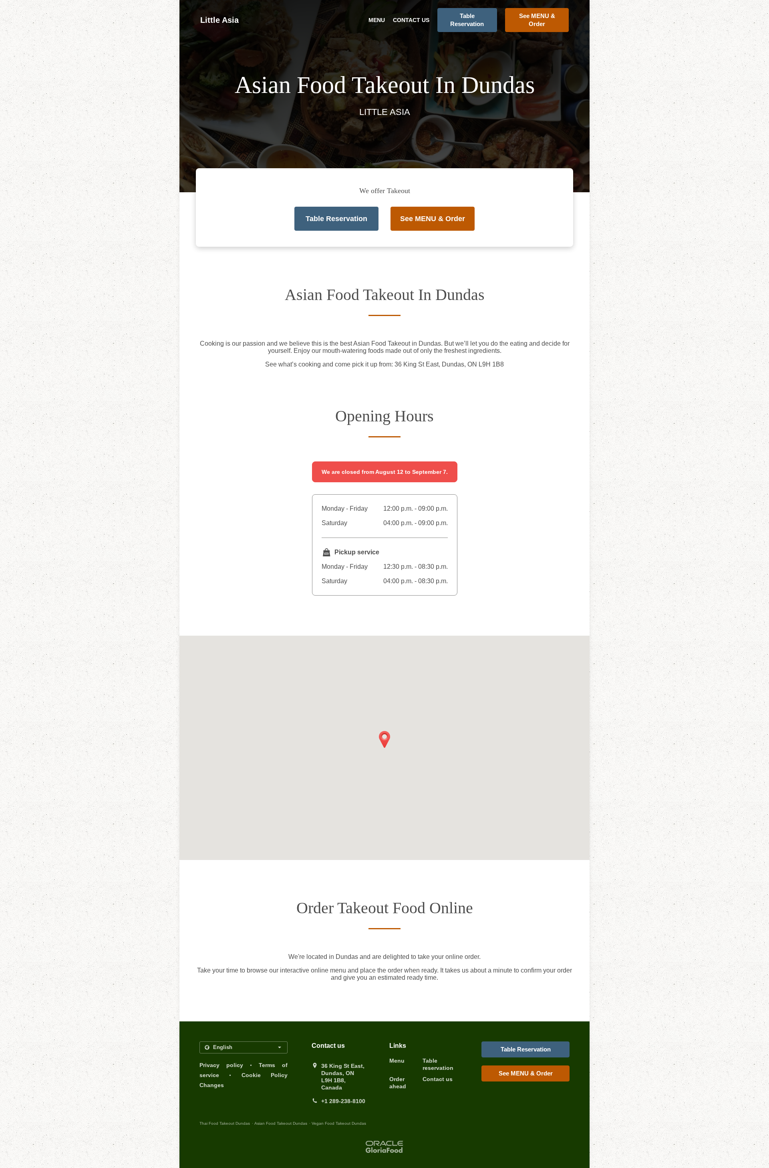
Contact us (411, 20)
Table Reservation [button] (467, 19)
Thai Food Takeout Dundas (224, 1123)
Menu (376, 20)
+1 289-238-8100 (343, 1101)
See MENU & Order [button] (537, 19)
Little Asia (219, 20)
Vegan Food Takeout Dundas (339, 1123)
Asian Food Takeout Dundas (280, 1123)
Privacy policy (221, 1065)
